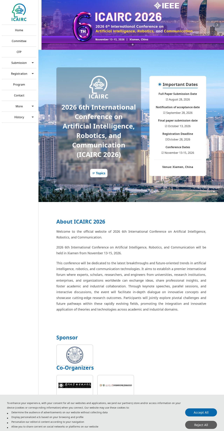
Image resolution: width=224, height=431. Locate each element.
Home (19, 30)
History (19, 117)
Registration (19, 74)
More (19, 106)
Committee (19, 41)
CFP (19, 52)
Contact (19, 95)
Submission (19, 63)
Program (19, 84)
